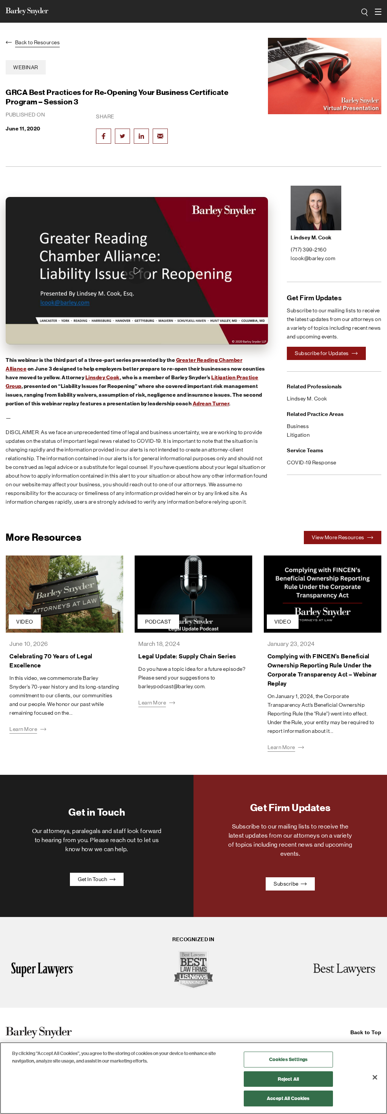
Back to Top (365, 1032)
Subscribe (286, 884)
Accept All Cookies (288, 1098)
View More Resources (338, 537)
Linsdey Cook (102, 377)
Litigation (298, 435)
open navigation (378, 11)
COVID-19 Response (311, 462)
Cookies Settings (288, 1059)
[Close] (375, 1077)
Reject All (288, 1079)
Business (298, 426)
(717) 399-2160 (309, 250)
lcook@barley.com (313, 258)
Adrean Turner (211, 403)
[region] (193, 1078)
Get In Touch (93, 879)
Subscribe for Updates (322, 353)
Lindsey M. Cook (311, 237)
